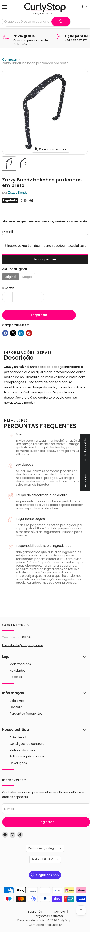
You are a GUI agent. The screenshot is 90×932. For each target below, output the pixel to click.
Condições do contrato (27, 744)
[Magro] (28, 281)
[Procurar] (60, 21)
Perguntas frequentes (26, 713)
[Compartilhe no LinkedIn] (21, 333)
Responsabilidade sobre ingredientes (43, 545)
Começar (9, 59)
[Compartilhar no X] (13, 333)
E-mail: (7, 645)
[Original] (11, 281)
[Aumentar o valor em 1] (39, 297)
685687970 (25, 637)
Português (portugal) (43, 848)
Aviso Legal (18, 737)
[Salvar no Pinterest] (29, 333)
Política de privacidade (27, 756)
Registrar (46, 822)
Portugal (43, 859)
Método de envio (22, 750)
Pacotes (16, 677)
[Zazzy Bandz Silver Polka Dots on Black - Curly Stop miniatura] (9, 163)
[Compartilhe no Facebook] (5, 333)
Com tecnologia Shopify (45, 925)
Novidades (17, 670)
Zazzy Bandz (18, 192)
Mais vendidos (20, 664)
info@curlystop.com (28, 645)
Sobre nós (17, 701)
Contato (16, 707)
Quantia (8, 288)
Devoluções (24, 464)
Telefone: (17, 637)
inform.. (27, 44)
